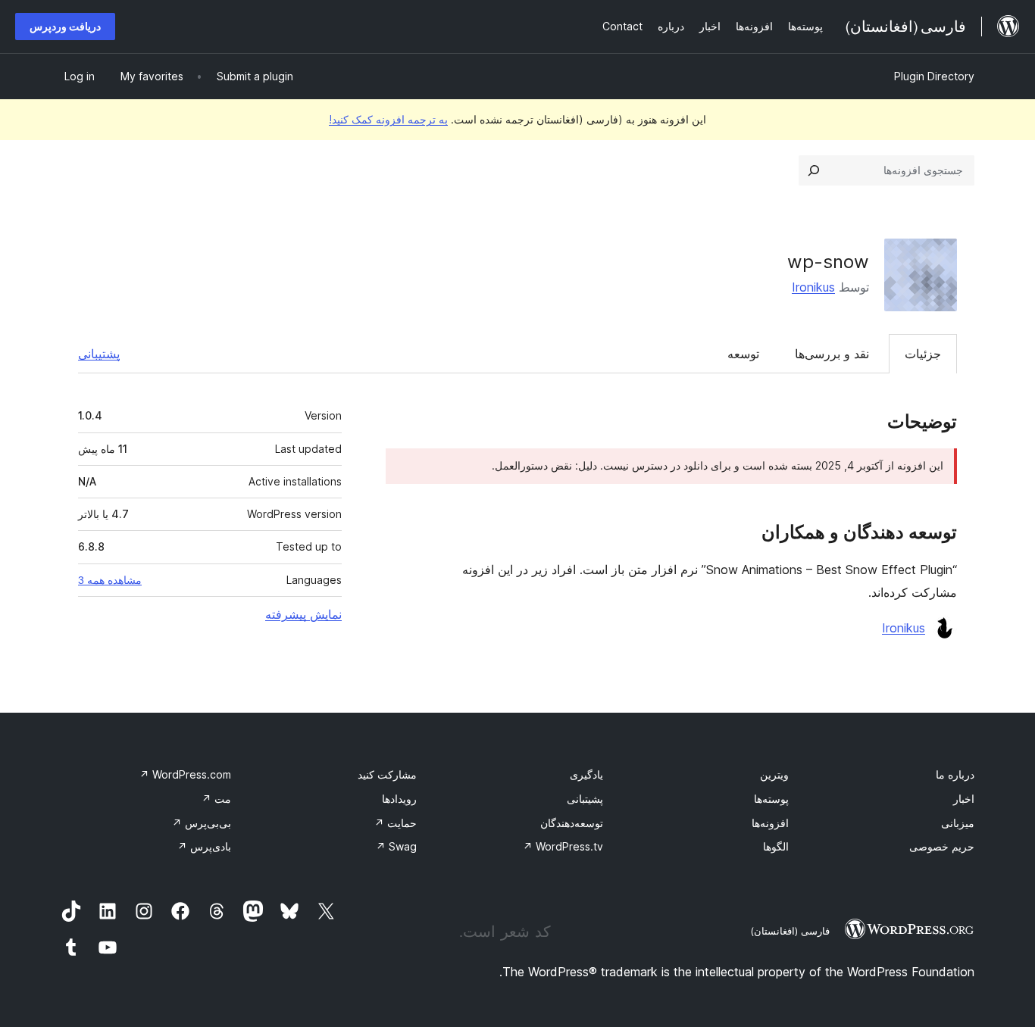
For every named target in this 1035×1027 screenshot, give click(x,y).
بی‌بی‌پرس (201, 822)
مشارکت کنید (387, 774)
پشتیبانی (99, 353)
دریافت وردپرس (65, 26)
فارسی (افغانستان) (790, 931)
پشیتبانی (585, 798)
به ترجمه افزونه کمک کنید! (388, 119)
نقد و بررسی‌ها (832, 353)
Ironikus (813, 287)
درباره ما (955, 774)
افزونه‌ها (770, 822)
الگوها (776, 846)
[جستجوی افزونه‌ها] (814, 170)
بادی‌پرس (204, 846)
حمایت (395, 822)
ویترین (774, 774)
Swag (396, 846)
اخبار (963, 798)
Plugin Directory (934, 76)
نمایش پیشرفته (303, 614)
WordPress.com (185, 774)
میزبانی (957, 822)
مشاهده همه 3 (110, 580)
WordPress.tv (563, 846)
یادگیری (586, 774)
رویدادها (399, 798)
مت (216, 798)
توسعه (743, 353)
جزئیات (923, 353)
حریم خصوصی (941, 846)
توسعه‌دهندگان (571, 822)
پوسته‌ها (771, 798)
